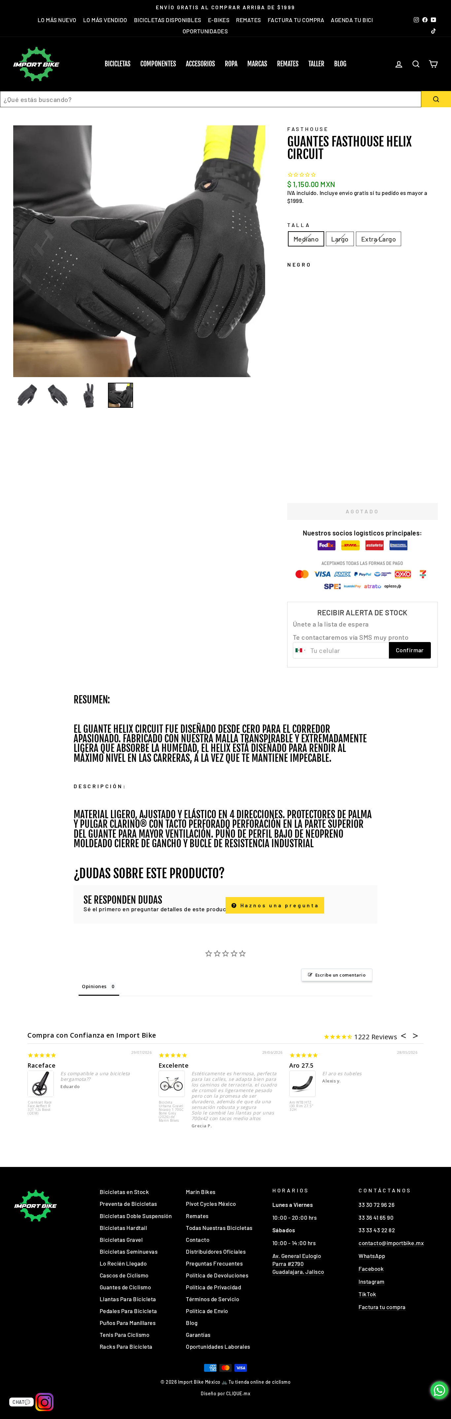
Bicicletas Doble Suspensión (136, 1215)
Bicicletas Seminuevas (129, 1251)
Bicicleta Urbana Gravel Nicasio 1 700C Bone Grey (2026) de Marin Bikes (171, 1112)
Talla (299, 225)
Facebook (371, 1268)
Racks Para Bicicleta (126, 1346)
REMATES (248, 19)
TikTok (367, 1294)
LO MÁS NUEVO (57, 19)
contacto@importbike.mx (391, 1243)
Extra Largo (378, 239)
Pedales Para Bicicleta (128, 1310)
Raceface (41, 1065)
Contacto (197, 1239)
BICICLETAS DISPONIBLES (167, 19)
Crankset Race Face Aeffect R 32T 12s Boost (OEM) (40, 1108)
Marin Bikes (201, 1191)
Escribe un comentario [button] (340, 975)
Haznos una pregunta (278, 905)
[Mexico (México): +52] (300, 650)
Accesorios (200, 64)
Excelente (173, 1065)
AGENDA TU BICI (352, 19)
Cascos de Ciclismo (124, 1275)
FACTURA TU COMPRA (296, 19)
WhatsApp (372, 1255)
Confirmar (410, 650)
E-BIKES (219, 19)
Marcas (257, 64)
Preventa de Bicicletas (128, 1203)
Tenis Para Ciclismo (125, 1334)
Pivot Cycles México (211, 1203)
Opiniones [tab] (94, 986)
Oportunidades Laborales (218, 1346)
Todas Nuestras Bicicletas (219, 1227)
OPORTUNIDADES (205, 31)
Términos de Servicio (212, 1299)
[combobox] (210, 99)
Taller (316, 64)
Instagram (372, 1281)
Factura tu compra (382, 1307)
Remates (287, 64)
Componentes (158, 64)
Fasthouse (308, 129)
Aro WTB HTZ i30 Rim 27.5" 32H (302, 1106)
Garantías (198, 1334)
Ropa (231, 64)
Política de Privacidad (213, 1287)
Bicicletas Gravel (121, 1239)
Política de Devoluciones (217, 1275)
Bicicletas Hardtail (123, 1227)
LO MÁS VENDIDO (105, 19)
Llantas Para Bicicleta (128, 1299)
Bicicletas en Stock (124, 1191)
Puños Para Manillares (128, 1322)
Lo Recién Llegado (123, 1263)
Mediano (306, 239)
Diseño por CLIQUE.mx (225, 1393)
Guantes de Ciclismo (125, 1287)
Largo (340, 239)
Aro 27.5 (301, 1065)
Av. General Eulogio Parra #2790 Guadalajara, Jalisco (298, 1263)
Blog (340, 64)
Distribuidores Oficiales (216, 1251)
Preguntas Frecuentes (214, 1263)
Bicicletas (117, 64)
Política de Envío (207, 1310)
